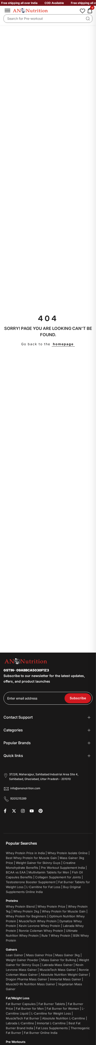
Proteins (12, 900)
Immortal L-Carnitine (51, 1023)
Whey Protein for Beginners (26, 916)
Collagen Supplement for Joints (58, 877)
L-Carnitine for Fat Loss (43, 887)
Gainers (11, 949)
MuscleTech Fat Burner (22, 1018)
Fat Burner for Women (63, 1008)
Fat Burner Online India (40, 1033)
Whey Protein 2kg (26, 911)
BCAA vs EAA (16, 872)
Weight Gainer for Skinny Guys (38, 863)
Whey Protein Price (51, 906)
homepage (63, 344)
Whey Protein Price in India (25, 853)
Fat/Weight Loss (17, 998)
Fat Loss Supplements (52, 1028)
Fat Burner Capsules (21, 1004)
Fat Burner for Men (30, 1008)
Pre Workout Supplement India (63, 867)
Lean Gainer (14, 955)
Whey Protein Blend (20, 906)
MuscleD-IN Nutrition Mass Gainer (30, 984)
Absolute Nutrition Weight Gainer (64, 974)
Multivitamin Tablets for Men (48, 872)
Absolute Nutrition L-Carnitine (63, 1018)
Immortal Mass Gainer (65, 979)
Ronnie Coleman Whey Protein (41, 930)
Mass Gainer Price (39, 955)
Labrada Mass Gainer (57, 965)
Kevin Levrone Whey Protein (39, 926)
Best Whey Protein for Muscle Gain (31, 858)
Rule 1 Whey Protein (55, 935)
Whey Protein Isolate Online (68, 853)
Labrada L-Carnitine (20, 1023)
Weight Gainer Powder (22, 960)
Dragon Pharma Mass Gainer (26, 979)
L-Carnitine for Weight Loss (51, 1013)
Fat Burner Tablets (51, 1004)
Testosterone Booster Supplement (30, 882)
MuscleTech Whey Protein (38, 921)
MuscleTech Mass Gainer (58, 970)
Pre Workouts (15, 1042)
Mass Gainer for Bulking (58, 960)
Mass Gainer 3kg (67, 955)
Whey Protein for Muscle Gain (64, 911)
